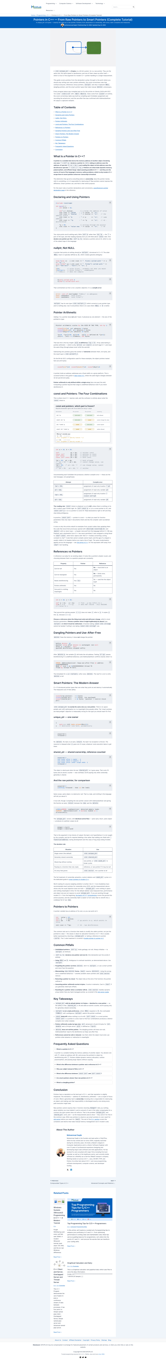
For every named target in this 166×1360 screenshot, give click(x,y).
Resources (49, 10)
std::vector (57, 1119)
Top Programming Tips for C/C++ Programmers (86, 1223)
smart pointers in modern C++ (79, 879)
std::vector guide (103, 992)
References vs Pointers (62, 127)
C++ (55, 1226)
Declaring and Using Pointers (64, 115)
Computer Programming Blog (78, 1226)
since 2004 (101, 1354)
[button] (56, 3)
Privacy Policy (95, 1340)
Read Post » (57, 1257)
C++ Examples (61, 1285)
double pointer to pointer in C (94, 938)
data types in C (79, 375)
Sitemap (104, 1340)
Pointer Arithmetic (61, 121)
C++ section (95, 1119)
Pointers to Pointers (61, 137)
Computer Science (65, 3)
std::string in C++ (82, 542)
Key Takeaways (60, 143)
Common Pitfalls (60, 140)
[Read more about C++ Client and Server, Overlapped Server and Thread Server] (59, 1263)
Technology (99, 3)
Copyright (86, 1340)
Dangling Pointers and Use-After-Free (67, 131)
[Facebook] (80, 1357)
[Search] (134, 7)
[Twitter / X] (68, 1170)
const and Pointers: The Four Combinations (69, 124)
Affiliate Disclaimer (75, 1340)
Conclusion (59, 149)
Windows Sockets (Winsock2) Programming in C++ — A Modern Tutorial (59, 1215)
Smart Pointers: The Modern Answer (67, 134)
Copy (110, 202)
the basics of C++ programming (86, 895)
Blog (109, 1340)
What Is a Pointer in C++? (63, 112)
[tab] (83, 1054)
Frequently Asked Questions (64, 146)
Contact (65, 1340)
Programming (50, 3)
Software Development (83, 3)
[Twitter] (83, 1357)
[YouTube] (85, 1357)
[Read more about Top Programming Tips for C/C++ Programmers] (89, 1209)
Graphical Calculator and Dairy (79, 1263)
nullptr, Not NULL (61, 118)
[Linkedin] (71, 1170)
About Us (58, 1340)
